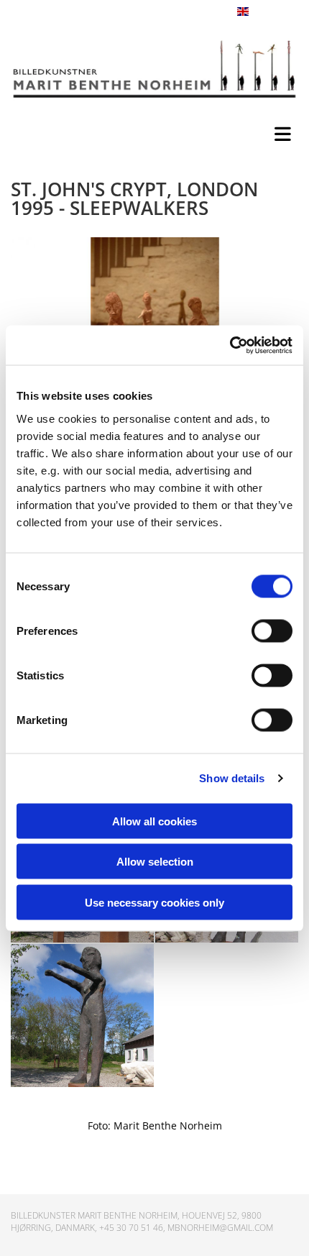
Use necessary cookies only (154, 902)
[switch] (272, 630)
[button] (158, 130)
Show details (231, 778)
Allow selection (154, 862)
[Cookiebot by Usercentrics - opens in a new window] (229, 345)
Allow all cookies (154, 821)
